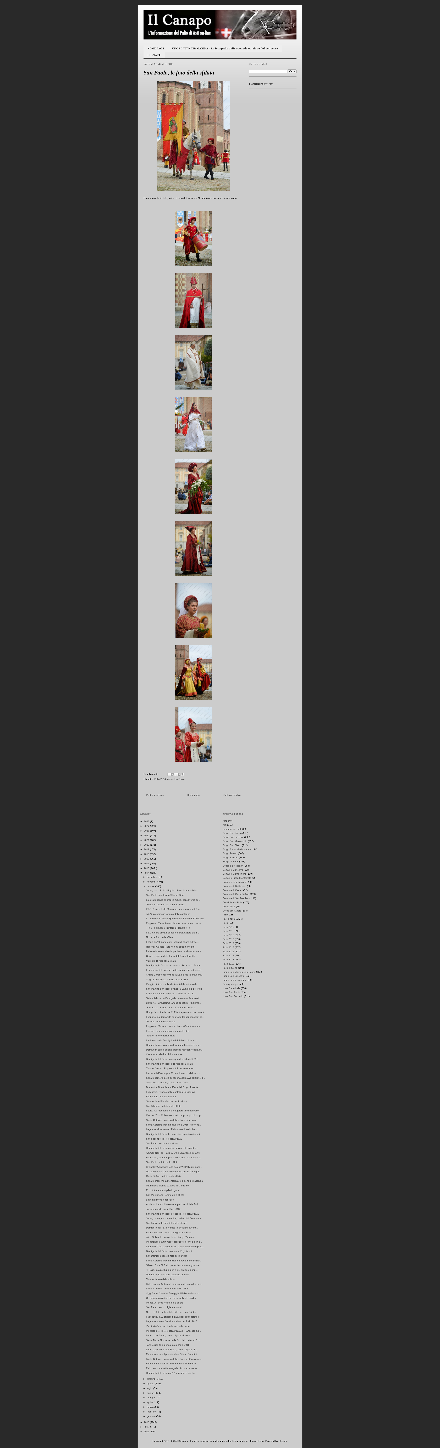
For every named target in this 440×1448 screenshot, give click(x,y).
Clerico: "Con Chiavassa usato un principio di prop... (174, 1115)
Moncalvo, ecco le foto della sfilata (164, 1302)
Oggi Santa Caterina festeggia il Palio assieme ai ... (174, 1293)
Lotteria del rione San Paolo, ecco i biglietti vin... (172, 1349)
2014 (147, 873)
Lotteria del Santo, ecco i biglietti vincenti (168, 1335)
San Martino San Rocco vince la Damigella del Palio (174, 988)
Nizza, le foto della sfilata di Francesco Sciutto (171, 1312)
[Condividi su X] (175, 774)
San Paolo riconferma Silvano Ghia (165, 895)
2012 (147, 1427)
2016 (147, 863)
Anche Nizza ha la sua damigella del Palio (168, 1232)
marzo (150, 1407)
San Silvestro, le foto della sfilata (163, 1106)
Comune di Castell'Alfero (236, 894)
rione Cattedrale (231, 988)
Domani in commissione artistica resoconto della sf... (174, 1049)
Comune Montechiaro (234, 873)
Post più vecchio (232, 795)
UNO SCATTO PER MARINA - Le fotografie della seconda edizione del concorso (225, 48)
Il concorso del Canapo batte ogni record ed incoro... (174, 970)
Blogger (283, 1441)
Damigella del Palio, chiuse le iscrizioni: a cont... (172, 1227)
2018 (147, 854)
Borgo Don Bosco (232, 833)
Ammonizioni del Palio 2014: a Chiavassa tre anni (173, 1152)
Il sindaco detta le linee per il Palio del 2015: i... (171, 993)
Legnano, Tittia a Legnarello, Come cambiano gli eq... (175, 1246)
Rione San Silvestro (233, 975)
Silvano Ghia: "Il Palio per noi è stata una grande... (173, 1265)
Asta (225, 820)
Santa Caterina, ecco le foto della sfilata (167, 1288)
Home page (193, 795)
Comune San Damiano (235, 882)
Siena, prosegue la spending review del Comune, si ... (175, 1218)
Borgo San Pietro (232, 845)
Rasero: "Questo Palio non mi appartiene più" (170, 946)
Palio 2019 (228, 963)
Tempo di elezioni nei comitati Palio (165, 904)
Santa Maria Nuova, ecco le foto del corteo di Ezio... (174, 1340)
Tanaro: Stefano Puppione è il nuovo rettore (170, 1068)
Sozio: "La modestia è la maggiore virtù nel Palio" (173, 1110)
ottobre (151, 886)
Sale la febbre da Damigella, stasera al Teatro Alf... (173, 998)
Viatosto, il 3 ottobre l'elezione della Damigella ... (172, 1363)
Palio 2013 (228, 939)
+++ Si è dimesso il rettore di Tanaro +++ (168, 927)
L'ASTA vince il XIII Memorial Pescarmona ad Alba (173, 909)
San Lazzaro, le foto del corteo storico (166, 1223)
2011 (147, 1431)
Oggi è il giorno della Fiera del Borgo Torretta (170, 956)
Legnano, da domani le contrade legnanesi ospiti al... (175, 1017)
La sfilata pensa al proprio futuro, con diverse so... (173, 899)
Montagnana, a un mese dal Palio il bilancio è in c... (174, 1241)
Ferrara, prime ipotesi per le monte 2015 (168, 1031)
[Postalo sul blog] (172, 774)
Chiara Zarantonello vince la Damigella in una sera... (174, 974)
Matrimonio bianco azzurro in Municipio (167, 1185)
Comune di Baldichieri (234, 886)
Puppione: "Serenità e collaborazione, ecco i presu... (174, 923)
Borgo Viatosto (231, 861)
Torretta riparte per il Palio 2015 (163, 1209)
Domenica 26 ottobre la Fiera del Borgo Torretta (172, 1087)
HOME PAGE (155, 48)
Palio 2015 (228, 947)
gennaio (151, 1416)
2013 (147, 1422)
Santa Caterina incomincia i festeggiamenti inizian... (174, 1260)
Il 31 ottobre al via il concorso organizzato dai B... (173, 932)
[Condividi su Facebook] (179, 774)
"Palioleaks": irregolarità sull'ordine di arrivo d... (171, 1007)
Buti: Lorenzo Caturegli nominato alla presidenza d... (174, 1284)
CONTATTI (154, 55)
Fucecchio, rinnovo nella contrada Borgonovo (170, 1092)
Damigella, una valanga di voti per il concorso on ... (174, 1045)
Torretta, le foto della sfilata (160, 1021)
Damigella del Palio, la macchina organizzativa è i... (174, 1134)
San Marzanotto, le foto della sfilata (165, 1194)
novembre (152, 881)
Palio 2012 (228, 935)
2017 (147, 858)
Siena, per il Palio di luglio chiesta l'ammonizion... (172, 890)
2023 (147, 830)
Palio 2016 (228, 951)
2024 (147, 826)
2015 (147, 868)
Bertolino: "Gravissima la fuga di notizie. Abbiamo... (173, 1002)
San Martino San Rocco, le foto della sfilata (169, 1063)
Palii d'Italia (229, 918)
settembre (152, 1378)
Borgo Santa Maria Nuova (237, 849)
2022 (147, 835)
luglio (150, 1388)
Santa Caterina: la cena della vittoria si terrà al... (172, 1120)
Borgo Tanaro (230, 853)
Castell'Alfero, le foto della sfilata (163, 1176)
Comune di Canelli (233, 890)
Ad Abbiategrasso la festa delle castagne (168, 914)
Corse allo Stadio (232, 910)
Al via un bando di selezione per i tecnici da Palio (172, 1204)
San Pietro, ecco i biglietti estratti (164, 1307)
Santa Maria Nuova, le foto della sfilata (167, 1082)
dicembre (152, 877)
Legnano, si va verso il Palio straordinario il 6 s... (172, 1129)
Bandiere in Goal (232, 829)
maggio (151, 1397)
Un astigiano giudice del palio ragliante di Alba (171, 1298)
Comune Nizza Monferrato (237, 877)
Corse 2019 (229, 906)
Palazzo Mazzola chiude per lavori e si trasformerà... (174, 951)
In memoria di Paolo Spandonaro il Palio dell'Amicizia (175, 918)
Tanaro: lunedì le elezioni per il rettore (166, 1101)
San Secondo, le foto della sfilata (164, 1138)
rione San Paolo (176, 779)
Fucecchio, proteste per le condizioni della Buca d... (174, 1157)
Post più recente (155, 795)
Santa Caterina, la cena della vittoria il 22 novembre (174, 1359)
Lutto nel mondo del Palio (160, 1199)
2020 (147, 844)
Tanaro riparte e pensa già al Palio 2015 (168, 1344)
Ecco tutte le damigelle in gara (162, 1190)
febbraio (151, 1411)
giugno (151, 1393)
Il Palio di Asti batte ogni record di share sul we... (172, 942)
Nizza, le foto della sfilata (159, 937)
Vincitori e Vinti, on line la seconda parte (168, 1326)
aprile (150, 1402)
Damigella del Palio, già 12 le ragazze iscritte (170, 1373)
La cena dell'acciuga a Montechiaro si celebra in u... (174, 1073)
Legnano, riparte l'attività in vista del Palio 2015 (171, 1321)
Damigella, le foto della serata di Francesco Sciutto (173, 965)
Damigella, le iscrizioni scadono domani (167, 1274)
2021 (147, 840)
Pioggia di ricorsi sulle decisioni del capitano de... (172, 984)
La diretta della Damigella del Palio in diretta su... (172, 1040)
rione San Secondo (233, 996)
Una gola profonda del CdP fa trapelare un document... (176, 1012)
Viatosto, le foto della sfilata (161, 960)
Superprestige (230, 984)
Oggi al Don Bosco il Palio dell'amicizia (167, 979)
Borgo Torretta (230, 857)
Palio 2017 (228, 955)
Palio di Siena (230, 967)
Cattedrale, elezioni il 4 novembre (164, 1054)
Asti (225, 824)
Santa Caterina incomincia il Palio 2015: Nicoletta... (173, 1124)
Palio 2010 (228, 927)
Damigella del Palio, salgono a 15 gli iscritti (169, 1251)
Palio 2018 (228, 959)
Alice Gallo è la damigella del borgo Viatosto (170, 1237)
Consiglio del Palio (233, 902)
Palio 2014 (160, 779)
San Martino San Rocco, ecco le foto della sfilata (172, 1213)
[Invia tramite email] (169, 774)
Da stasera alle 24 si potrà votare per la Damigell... (173, 1171)
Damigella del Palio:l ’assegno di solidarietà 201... (173, 1059)
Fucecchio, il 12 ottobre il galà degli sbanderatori (172, 1316)
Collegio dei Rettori (233, 865)
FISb (225, 914)
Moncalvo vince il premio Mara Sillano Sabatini (171, 1354)
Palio (225, 922)
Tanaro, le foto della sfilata (160, 1035)
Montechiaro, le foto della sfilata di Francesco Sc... (173, 1330)
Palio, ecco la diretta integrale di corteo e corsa (171, 1368)
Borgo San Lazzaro (233, 837)
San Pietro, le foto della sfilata (162, 1143)
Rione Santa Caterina (234, 980)
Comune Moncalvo (233, 869)
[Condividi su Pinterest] (182, 774)
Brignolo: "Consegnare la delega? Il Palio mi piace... (174, 1167)
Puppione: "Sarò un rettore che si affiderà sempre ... (174, 1026)
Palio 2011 (228, 931)
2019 (147, 849)
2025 (147, 821)
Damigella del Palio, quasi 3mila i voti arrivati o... (172, 1148)
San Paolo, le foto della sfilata (162, 1162)
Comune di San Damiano (236, 898)
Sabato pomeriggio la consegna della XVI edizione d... (175, 1077)
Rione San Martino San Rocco (239, 972)
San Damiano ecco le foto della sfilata (166, 1255)
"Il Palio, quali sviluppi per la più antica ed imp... (172, 1269)
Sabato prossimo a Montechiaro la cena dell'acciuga (174, 1180)
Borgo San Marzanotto (235, 841)
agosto (151, 1383)
